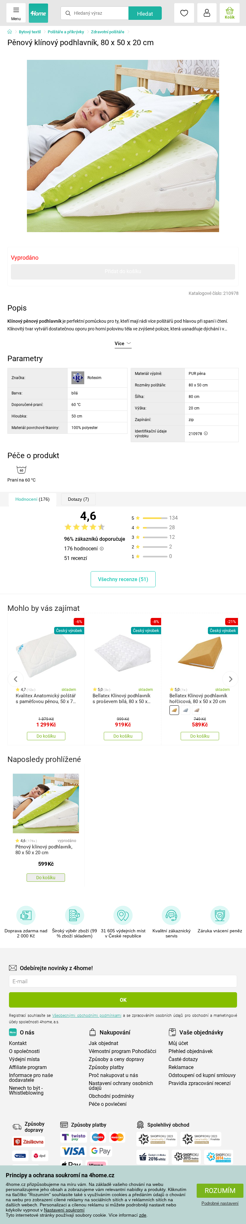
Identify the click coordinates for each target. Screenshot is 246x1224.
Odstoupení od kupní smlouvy (202, 1075)
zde (142, 1215)
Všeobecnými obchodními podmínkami (86, 1015)
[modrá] (185, 710)
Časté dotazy (183, 1059)
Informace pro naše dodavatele (31, 1077)
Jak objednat (103, 1043)
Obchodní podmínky (111, 1096)
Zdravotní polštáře (107, 31)
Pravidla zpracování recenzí (199, 1083)
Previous (16, 679)
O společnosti (24, 1051)
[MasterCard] (117, 1137)
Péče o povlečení (108, 1104)
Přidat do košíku (123, 271)
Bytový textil (30, 31)
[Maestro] (98, 1137)
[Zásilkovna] (28, 1141)
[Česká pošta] (20, 1155)
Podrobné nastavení (220, 1203)
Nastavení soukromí (64, 1209)
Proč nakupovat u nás (113, 1075)
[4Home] (11, 32)
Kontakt (18, 1043)
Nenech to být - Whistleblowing (26, 1090)
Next (230, 679)
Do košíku (46, 736)
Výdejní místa (24, 1059)
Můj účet (178, 1043)
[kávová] (196, 710)
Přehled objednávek (190, 1051)
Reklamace (180, 1067)
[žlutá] (174, 710)
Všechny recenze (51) (123, 579)
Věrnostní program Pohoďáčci (122, 1051)
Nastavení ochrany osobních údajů (121, 1085)
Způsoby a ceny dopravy (116, 1059)
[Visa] (73, 1151)
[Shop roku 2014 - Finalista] (218, 1157)
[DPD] (40, 1155)
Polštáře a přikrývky (66, 31)
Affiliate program (28, 1067)
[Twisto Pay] (73, 1137)
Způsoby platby (106, 1067)
